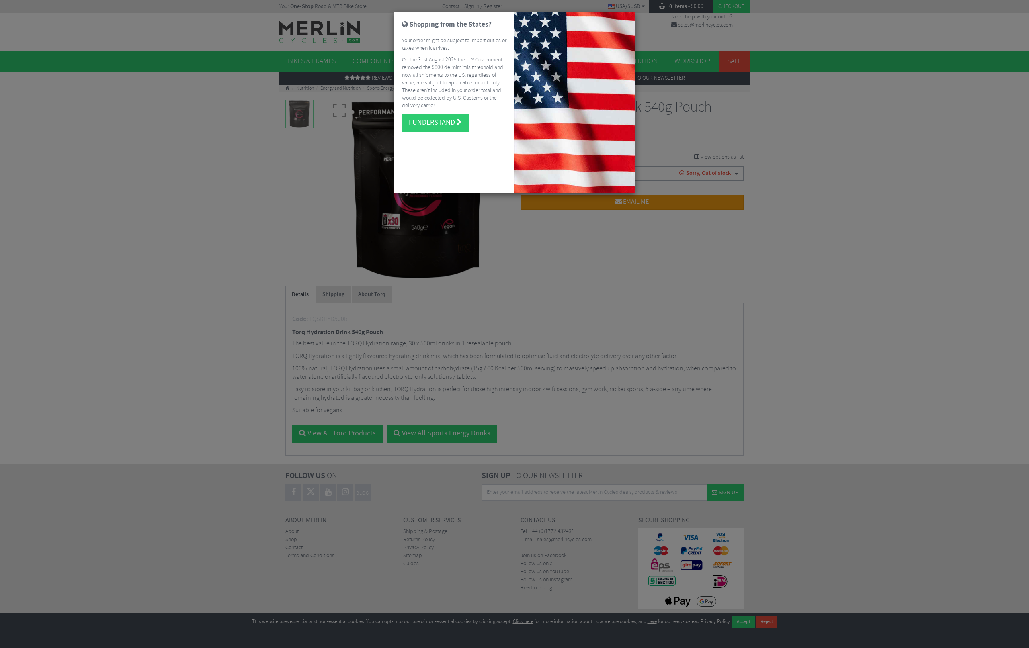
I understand (433, 122)
